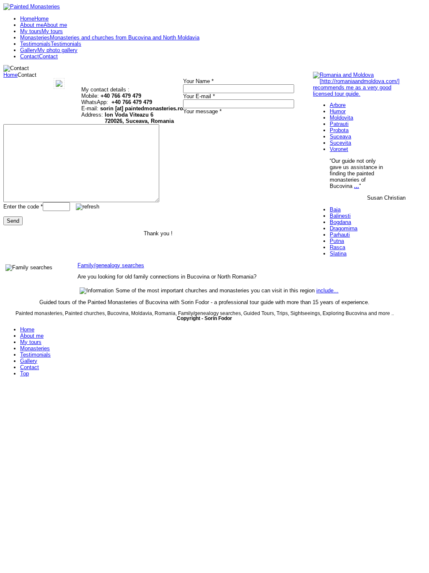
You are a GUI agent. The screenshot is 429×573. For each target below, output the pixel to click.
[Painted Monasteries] (31, 6)
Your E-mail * (199, 96)
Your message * (202, 111)
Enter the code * (23, 206)
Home (10, 75)
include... (327, 290)
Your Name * (198, 81)
